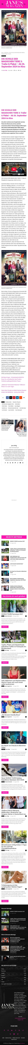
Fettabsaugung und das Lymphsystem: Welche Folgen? (11, 886)
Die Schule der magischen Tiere (8, 404)
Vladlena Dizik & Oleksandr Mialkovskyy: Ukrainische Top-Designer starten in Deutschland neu (13, 812)
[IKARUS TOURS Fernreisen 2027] (5, 543)
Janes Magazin (17, 406)
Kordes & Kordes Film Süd (13, 408)
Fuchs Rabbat (10, 406)
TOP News (6, 52)
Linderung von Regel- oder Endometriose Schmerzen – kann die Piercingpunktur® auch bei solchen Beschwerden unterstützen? (17, 949)
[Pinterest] (14, 397)
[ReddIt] (20, 397)
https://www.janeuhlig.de (14, 447)
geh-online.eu (22, 1043)
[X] (10, 397)
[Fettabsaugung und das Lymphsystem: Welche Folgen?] (14, 877)
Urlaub (3, 781)
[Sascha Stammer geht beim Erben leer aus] (5, 958)
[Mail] (12, 462)
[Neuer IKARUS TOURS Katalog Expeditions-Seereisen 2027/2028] (5, 580)
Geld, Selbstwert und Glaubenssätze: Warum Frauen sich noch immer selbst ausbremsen (18, 558)
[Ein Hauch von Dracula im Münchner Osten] (5, 573)
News (3, 616)
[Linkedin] (17, 397)
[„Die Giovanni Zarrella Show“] (5, 565)
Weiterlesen (5, 626)
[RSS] (19, 1030)
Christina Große (8, 402)
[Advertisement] (14, 88)
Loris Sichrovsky (23, 408)
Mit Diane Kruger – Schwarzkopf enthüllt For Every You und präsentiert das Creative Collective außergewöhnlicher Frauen (12, 379)
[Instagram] (7, 462)
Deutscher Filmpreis (16, 402)
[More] (23, 397)
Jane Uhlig (5, 70)
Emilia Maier (17, 404)
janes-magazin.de (8, 686)
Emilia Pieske (4, 406)
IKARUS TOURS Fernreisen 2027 (17, 541)
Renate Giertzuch (8, 616)
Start (2, 52)
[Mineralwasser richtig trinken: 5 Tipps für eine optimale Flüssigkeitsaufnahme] (14, 837)
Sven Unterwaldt (18, 410)
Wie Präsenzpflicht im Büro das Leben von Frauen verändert (21, 434)
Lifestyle (3, 749)
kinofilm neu (4, 408)
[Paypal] (15, 462)
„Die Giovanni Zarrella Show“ (16, 563)
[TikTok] (17, 462)
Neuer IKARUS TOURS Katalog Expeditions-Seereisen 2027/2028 (12, 779)
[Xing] (22, 462)
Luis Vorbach (4, 410)
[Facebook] (7, 397)
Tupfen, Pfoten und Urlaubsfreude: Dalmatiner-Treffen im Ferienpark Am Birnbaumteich (18, 550)
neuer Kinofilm (11, 410)
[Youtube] (20, 462)
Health (3, 850)
